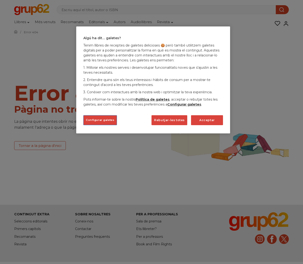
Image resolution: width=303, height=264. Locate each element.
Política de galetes (152, 99)
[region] (153, 79)
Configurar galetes (100, 119)
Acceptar (207, 120)
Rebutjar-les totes (169, 120)
